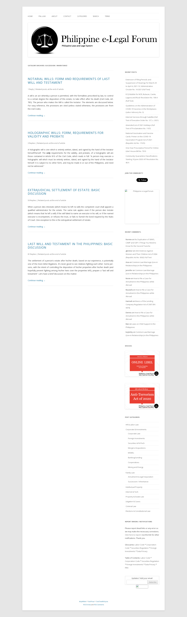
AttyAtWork (82, 601)
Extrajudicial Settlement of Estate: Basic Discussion (64, 192)
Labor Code (139, 544)
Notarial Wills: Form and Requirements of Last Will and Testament (69, 80)
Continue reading (36, 115)
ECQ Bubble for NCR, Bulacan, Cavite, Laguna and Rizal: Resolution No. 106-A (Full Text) (142, 97)
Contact (67, 16)
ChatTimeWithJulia (102, 601)
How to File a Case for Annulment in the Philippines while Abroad (140, 281)
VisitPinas (91, 601)
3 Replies (31, 143)
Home (30, 16)
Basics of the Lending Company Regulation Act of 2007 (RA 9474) (140, 304)
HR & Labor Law (132, 424)
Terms (107, 16)
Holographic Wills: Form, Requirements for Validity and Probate (65, 134)
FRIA (126, 568)
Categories (82, 16)
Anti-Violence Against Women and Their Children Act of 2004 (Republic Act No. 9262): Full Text (141, 254)
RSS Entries (87, 605)
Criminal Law (131, 506)
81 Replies (32, 254)
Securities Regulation (140, 548)
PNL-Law (42, 16)
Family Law (130, 472)
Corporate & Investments (136, 429)
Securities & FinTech (136, 443)
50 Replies (32, 200)
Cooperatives (133, 462)
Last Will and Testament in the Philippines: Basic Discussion (70, 245)
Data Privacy (142, 551)
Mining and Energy (135, 467)
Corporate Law (134, 433)
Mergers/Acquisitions (137, 448)
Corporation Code (132, 561)
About (54, 16)
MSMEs (131, 453)
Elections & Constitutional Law (138, 511)
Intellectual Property (134, 487)
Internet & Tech (132, 492)
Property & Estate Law (135, 496)
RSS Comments (99, 605)
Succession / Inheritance (138, 481)
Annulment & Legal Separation (140, 477)
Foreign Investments (136, 438)
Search (96, 16)
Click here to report (133, 535)
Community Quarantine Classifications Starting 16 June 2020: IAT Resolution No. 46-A (142, 159)
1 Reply (31, 89)
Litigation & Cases (133, 501)
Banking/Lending (135, 457)
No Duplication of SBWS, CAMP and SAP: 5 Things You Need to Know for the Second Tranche (141, 242)
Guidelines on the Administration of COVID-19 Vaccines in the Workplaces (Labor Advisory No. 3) (141, 108)
